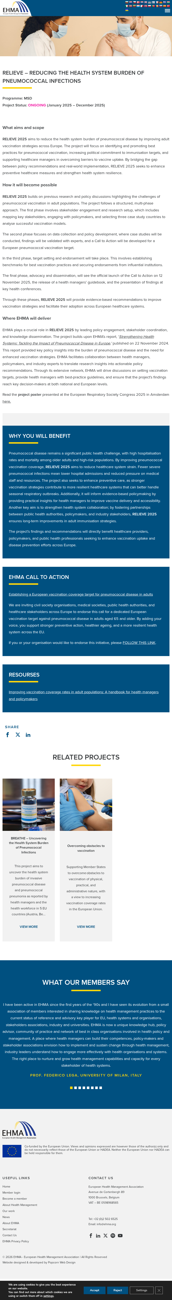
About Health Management (20, 1205)
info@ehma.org (106, 1224)
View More (29, 927)
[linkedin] (98, 1236)
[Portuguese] (153, 6)
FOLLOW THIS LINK (139, 642)
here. (7, 401)
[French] (157, 2)
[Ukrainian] (127, 10)
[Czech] (134, 2)
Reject (117, 1290)
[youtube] (120, 1236)
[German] (161, 2)
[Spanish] (164, 6)
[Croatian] (130, 2)
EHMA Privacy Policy (16, 1241)
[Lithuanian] (134, 6)
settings (48, 1296)
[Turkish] (168, 6)
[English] (145, 2)
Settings (141, 1290)
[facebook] (91, 1236)
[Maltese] (142, 6)
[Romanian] (157, 6)
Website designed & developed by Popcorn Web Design (39, 1262)
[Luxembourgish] (138, 6)
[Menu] (167, 10)
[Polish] (149, 6)
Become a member (15, 1199)
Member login (11, 1192)
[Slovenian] (161, 6)
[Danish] (138, 2)
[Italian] (127, 6)
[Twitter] (105, 1236)
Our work (9, 1211)
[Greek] (164, 2)
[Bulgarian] (127, 2)
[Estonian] (149, 2)
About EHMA (11, 1223)
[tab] (71, 1088)
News (6, 1217)
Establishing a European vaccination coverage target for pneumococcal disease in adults (81, 594)
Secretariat (9, 1229)
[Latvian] (130, 6)
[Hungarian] (168, 2)
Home (6, 1186)
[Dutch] (142, 2)
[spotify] (113, 1236)
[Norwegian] (145, 6)
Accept (94, 1290)
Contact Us (10, 1235)
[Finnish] (153, 2)
